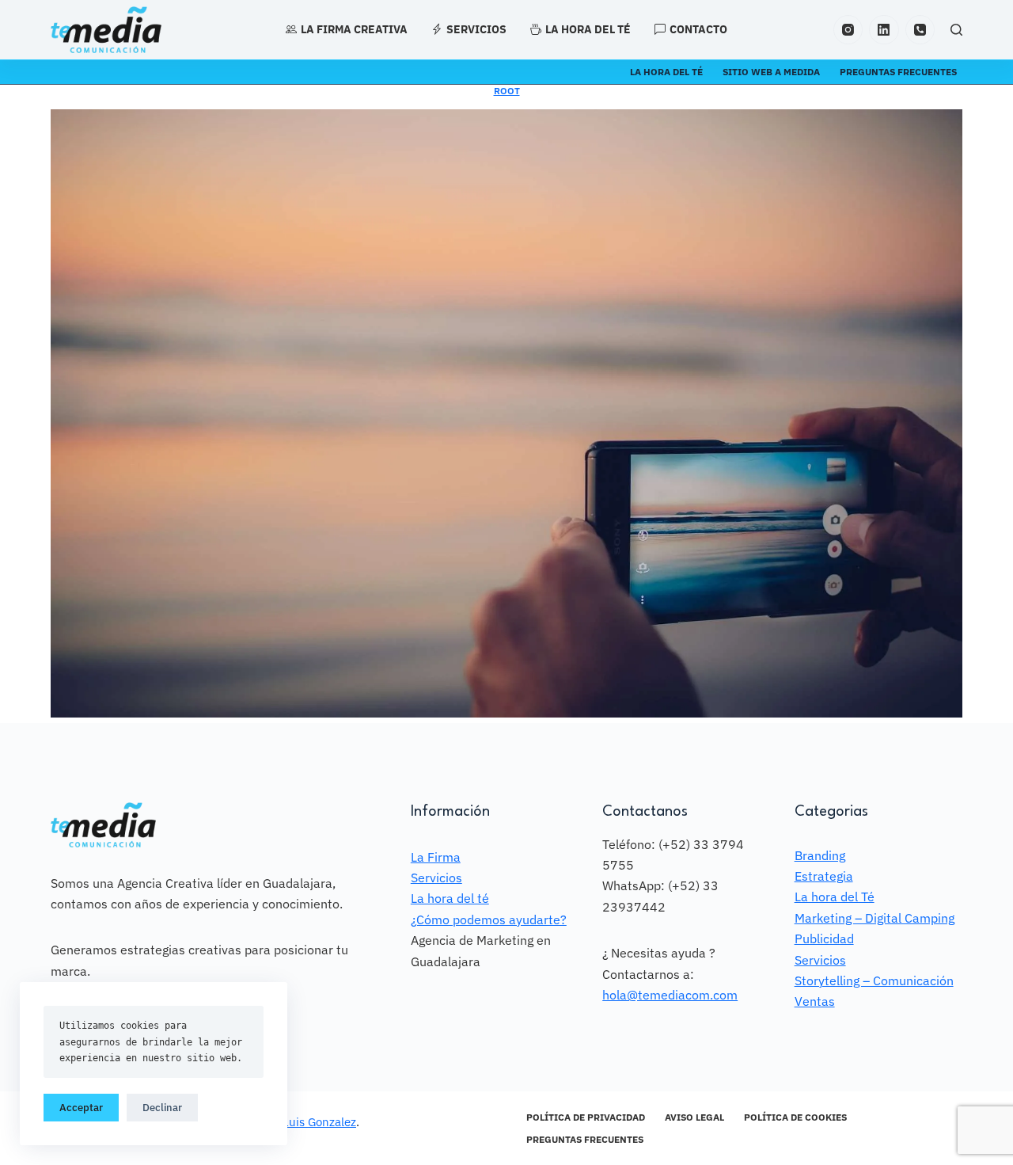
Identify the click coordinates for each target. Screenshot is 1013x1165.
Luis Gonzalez (319, 1121)
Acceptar (81, 1107)
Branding (820, 855)
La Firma (436, 857)
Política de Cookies (795, 1117)
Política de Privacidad (585, 1117)
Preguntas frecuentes (898, 72)
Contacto (698, 29)
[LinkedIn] (884, 30)
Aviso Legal (694, 1117)
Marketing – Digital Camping (874, 918)
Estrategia (824, 876)
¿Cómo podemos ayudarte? (489, 919)
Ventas (815, 1001)
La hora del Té (835, 896)
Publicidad (824, 938)
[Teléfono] (920, 30)
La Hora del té (666, 72)
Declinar (162, 1107)
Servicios (476, 29)
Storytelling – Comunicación (874, 980)
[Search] (956, 30)
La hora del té (588, 29)
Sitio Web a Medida (771, 72)
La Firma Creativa (354, 29)
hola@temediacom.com (670, 995)
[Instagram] (848, 30)
